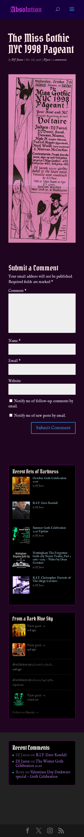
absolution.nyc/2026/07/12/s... (32, 664)
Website (14, 381)
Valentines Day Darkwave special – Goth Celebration (43, 774)
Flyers (46, 60)
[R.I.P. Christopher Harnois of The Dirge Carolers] (21, 586)
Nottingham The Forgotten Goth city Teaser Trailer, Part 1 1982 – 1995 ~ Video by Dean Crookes (52, 558)
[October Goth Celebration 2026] (21, 486)
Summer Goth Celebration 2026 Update (49, 529)
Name (14, 341)
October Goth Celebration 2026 (49, 480)
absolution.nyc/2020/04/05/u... (33, 680)
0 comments (60, 60)
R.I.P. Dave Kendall (45, 503)
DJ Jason (17, 60)
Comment (17, 291)
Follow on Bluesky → (25, 712)
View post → (36, 626)
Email (14, 361)
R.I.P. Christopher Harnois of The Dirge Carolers (52, 579)
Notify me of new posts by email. (40, 415)
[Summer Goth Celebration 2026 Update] (21, 536)
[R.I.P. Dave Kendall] (21, 511)
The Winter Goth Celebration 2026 (39, 763)
